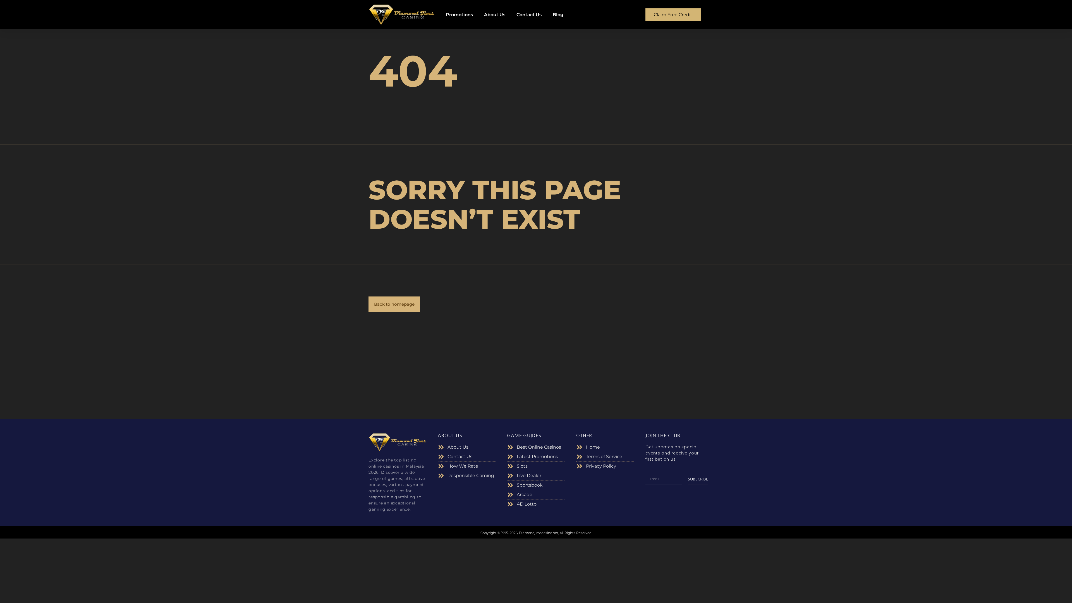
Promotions (459, 14)
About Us (494, 14)
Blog (558, 14)
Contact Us (529, 14)
